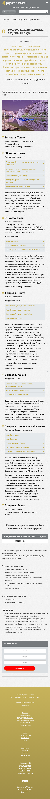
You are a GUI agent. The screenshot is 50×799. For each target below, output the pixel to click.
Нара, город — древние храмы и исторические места (24, 53)
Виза (25, 740)
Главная (25, 713)
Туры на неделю (25, 725)
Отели (25, 733)
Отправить (19, 669)
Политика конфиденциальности (25, 702)
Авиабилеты (25, 738)
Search (46, 11)
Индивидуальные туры (25, 718)
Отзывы (25, 753)
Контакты (25, 750)
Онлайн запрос (9, 12)
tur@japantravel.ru (32, 8)
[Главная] (25, 3)
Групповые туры (25, 715)
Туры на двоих (25, 723)
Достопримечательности (25, 720)
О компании (25, 748)
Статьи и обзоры (25, 735)
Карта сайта (25, 705)
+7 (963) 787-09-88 (17, 8)
